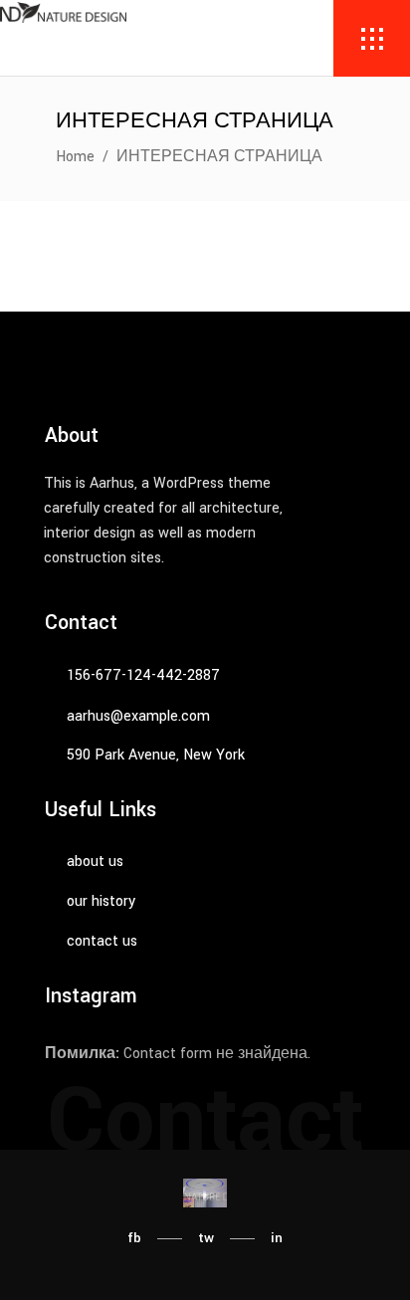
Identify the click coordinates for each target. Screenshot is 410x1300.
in (277, 1237)
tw (206, 1237)
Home (75, 156)
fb (134, 1237)
